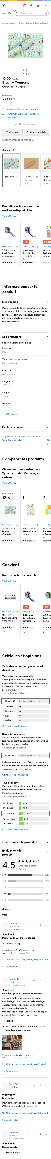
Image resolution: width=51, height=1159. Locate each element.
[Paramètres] (24, 5)
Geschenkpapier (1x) (19, 953)
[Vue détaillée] (25, 710)
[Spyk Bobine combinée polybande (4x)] (10, 244)
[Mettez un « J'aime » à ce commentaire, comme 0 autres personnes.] (34, 925)
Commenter (12, 966)
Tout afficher (9, 216)
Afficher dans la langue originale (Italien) (26, 1064)
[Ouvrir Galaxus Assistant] (38, 5)
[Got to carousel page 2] (26, 70)
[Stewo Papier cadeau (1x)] (30, 516)
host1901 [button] (13, 1083)
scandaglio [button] (14, 979)
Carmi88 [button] (13, 923)
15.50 (6, 78)
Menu (8, 12)
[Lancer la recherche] (17, 12)
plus (35, 1015)
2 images (25, 73)
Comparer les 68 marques (15, 726)
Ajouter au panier (27, 124)
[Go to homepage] (3, 5)
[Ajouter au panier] (3, 631)
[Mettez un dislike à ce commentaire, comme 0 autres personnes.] (46, 925)
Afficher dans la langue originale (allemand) (27, 959)
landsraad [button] (14, 1132)
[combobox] (6, 915)
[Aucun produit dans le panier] (46, 5)
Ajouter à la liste (38, 132)
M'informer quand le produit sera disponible (22, 115)
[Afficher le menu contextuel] (28, 925)
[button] (25, 109)
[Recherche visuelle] (45, 13)
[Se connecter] (31, 5)
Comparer (14, 132)
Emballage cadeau (9, 246)
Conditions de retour (12, 440)
